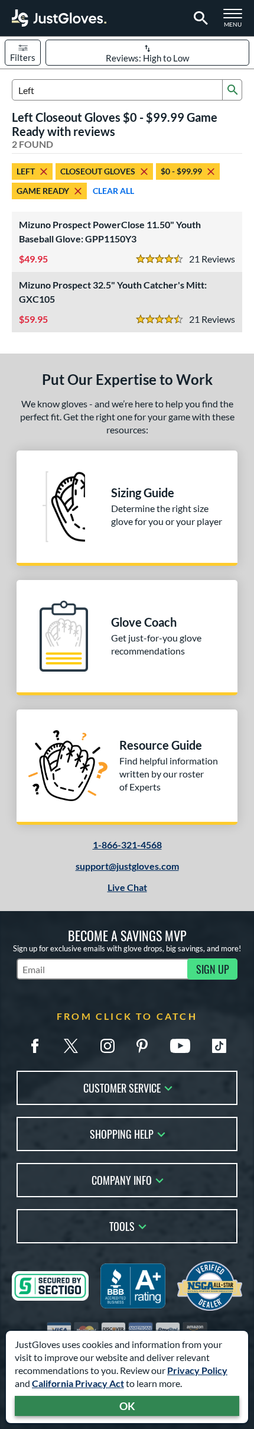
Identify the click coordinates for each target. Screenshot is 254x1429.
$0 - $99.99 (181, 171)
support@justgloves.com (127, 865)
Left (26, 171)
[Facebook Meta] (35, 1046)
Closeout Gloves (97, 171)
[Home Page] (59, 18)
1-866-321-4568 (127, 844)
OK (127, 1405)
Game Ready (43, 191)
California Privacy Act (78, 1383)
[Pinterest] (141, 1046)
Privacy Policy (197, 1370)
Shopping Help (122, 1133)
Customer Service (122, 1087)
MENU (236, 21)
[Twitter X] (71, 1046)
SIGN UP (212, 969)
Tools (122, 1225)
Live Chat (127, 887)
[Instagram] (107, 1046)
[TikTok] (219, 1046)
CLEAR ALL (113, 191)
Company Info (122, 1179)
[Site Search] (198, 18)
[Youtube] (180, 1046)
